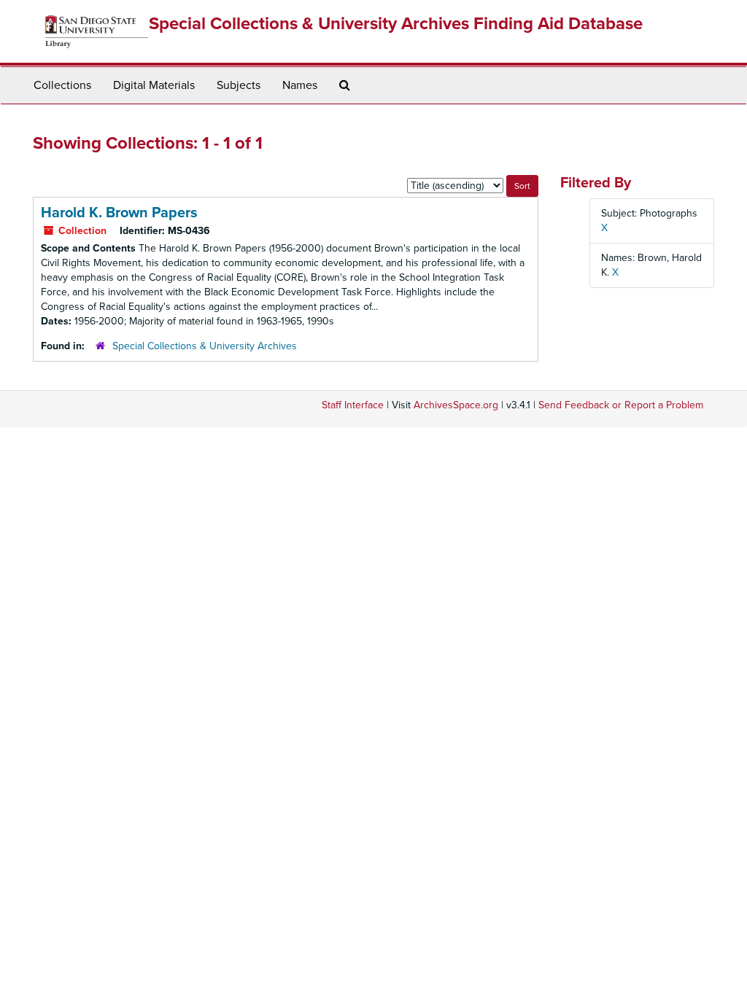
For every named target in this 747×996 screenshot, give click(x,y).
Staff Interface (353, 405)
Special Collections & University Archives (204, 346)
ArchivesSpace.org (456, 405)
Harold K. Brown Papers (119, 213)
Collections (62, 85)
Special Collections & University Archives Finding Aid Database (396, 23)
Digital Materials (154, 85)
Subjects (238, 85)
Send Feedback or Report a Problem (620, 405)
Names (299, 85)
